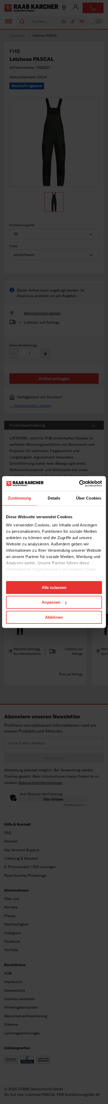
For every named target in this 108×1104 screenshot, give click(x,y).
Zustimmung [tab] (19, 498)
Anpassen (51, 602)
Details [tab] (54, 498)
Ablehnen (54, 617)
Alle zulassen (54, 587)
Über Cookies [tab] (88, 498)
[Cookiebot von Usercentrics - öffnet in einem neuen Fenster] (79, 483)
